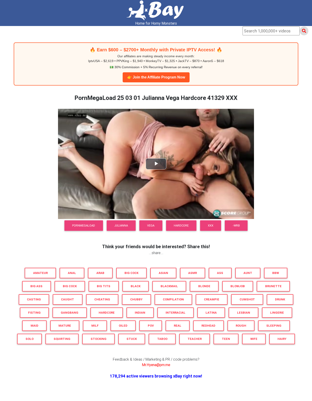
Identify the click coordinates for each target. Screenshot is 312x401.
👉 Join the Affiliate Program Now (156, 77)
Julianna (121, 225)
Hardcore (181, 225)
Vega (150, 225)
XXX (210, 225)
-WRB (236, 225)
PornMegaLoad (83, 225)
